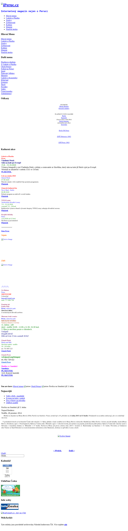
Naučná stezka (6, 52)
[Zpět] (3, 453)
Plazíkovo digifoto (8, 62)
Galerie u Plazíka (7, 41)
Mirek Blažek (64, 106)
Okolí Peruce (6, 67)
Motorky (4, 76)
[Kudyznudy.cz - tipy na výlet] (13, 513)
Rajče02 (64, 118)
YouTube (64, 124)
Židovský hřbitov (8, 73)
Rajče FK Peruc (64, 130)
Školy (3, 85)
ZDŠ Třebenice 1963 (64, 136)
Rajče (64, 116)
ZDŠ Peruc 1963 (64, 142)
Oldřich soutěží (12, 403)
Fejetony (4, 82)
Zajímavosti (5, 46)
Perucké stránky (64, 108)
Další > (72, 451)
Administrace (6, 94)
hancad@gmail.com (8, 298)
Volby (3, 89)
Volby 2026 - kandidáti (15, 396)
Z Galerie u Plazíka (8, 64)
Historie (4, 50)
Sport (3, 71)
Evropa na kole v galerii (15, 398)
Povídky (4, 87)
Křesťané (4, 80)
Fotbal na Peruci (7, 69)
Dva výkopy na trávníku (15, 400)
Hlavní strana (6, 39)
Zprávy (4, 43)
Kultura (4, 48)
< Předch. (57, 451)
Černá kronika (6, 91)
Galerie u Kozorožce (9, 78)
